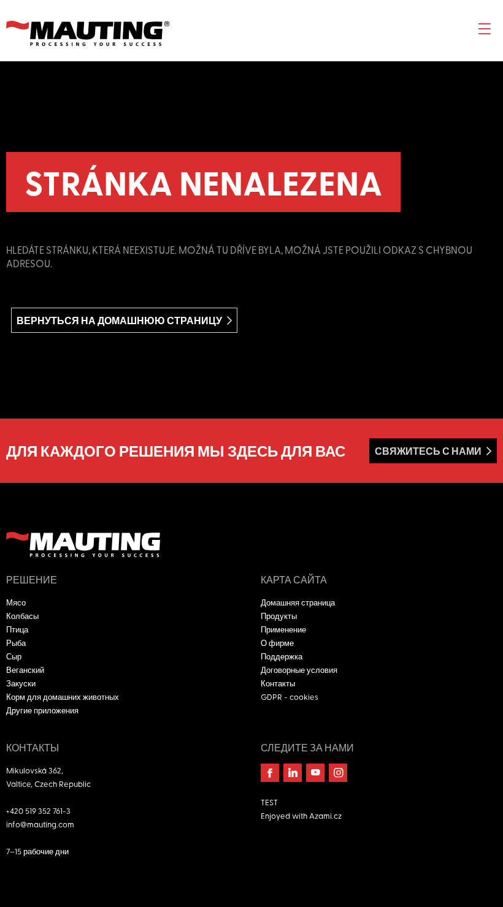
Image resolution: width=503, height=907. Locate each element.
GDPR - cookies (289, 696)
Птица (17, 629)
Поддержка (281, 656)
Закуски (21, 683)
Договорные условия (299, 669)
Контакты (278, 683)
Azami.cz (325, 815)
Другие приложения (42, 710)
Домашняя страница (298, 602)
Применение (283, 629)
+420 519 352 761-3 (38, 810)
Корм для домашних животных (62, 696)
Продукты (279, 615)
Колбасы (22, 615)
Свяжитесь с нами (428, 451)
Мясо (16, 602)
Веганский (25, 669)
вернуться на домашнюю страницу (119, 320)
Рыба (16, 642)
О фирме (277, 642)
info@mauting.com (40, 824)
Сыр (13, 656)
